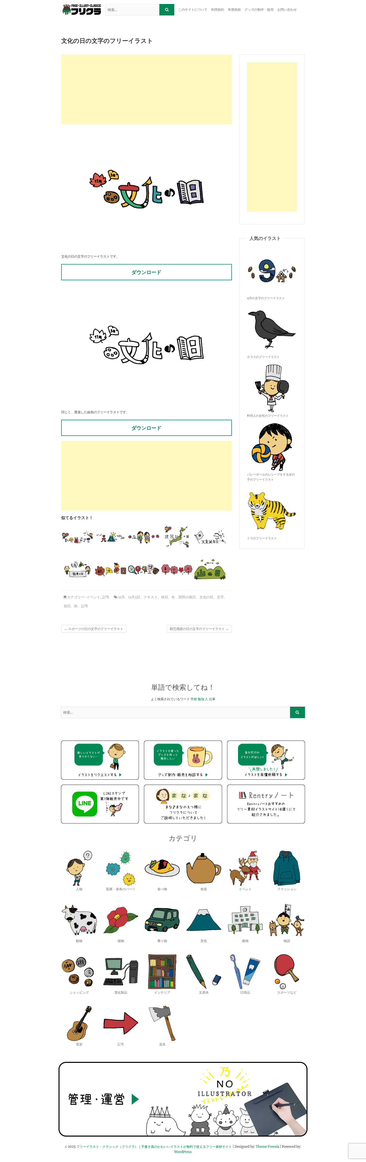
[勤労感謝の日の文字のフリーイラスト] (77, 537)
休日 (164, 597)
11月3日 (134, 597)
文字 (220, 597)
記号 (105, 597)
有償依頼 (234, 9)
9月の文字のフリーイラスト (266, 298)
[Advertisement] (146, 89)
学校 (193, 699)
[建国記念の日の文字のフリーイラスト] (177, 537)
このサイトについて (192, 9)
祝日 (67, 606)
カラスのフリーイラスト (263, 357)
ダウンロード (146, 272)
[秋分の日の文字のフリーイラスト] (110, 569)
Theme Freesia (267, 1147)
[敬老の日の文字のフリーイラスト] (77, 569)
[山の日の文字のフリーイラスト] (210, 569)
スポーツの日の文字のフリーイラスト (93, 629)
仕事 (212, 699)
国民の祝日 (187, 597)
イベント (93, 597)
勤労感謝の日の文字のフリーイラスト (199, 629)
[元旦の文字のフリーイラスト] (110, 537)
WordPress (183, 1152)
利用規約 (217, 9)
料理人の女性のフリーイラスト (268, 415)
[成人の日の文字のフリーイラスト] (143, 537)
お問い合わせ (287, 9)
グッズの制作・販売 (259, 9)
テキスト (151, 597)
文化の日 (206, 597)
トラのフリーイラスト (262, 538)
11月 (121, 597)
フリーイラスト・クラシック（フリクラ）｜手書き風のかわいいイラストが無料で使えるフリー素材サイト (154, 1147)
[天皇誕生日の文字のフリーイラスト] (210, 537)
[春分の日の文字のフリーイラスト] (177, 569)
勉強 (201, 699)
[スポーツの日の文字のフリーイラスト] (143, 569)
